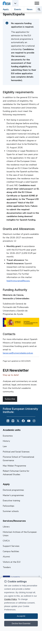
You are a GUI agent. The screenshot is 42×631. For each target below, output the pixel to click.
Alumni (6, 556)
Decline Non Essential (21, 624)
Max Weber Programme (14, 465)
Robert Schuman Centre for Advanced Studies (16, 473)
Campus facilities (11, 551)
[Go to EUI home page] (6, 3)
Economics (8, 435)
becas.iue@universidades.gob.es (18, 353)
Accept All (21, 616)
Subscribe (10, 399)
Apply (6, 9)
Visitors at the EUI (11, 562)
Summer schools (11, 511)
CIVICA (6, 540)
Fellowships (8, 505)
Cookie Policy (10, 599)
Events (17, 9)
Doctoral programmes (13, 490)
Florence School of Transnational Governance (18, 459)
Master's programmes (13, 495)
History (6, 441)
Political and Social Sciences (16, 451)
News (29, 9)
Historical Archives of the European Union (20, 534)
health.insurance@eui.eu (18, 280)
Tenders (7, 567)
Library (6, 526)
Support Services (11, 546)
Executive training (11, 500)
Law (5, 446)
